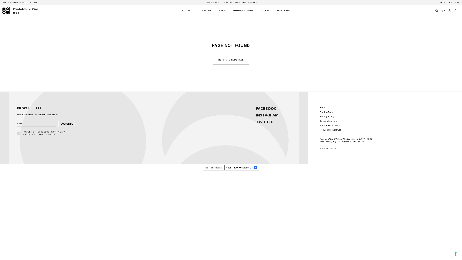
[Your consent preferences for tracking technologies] (455, 253)
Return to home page (230, 59)
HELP (323, 107)
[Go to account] (449, 11)
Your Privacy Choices (237, 168)
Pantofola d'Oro (242, 11)
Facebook (266, 108)
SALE (222, 11)
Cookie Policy (327, 112)
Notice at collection (214, 168)
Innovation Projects (330, 125)
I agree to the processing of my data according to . (44, 133)
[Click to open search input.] (436, 10)
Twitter (264, 122)
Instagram (267, 115)
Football (187, 11)
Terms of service (328, 120)
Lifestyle (206, 11)
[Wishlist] (443, 11)
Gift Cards (283, 11)
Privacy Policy (47, 134)
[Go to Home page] (20, 10)
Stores (264, 11)
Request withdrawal (330, 129)
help (442, 2)
